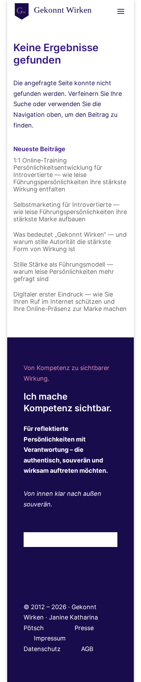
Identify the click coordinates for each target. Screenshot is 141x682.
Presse (85, 627)
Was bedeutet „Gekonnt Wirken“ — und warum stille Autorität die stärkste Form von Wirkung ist (70, 242)
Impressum (59, 638)
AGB (87, 648)
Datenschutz (52, 648)
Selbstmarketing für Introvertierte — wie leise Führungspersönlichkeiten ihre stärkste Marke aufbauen (70, 212)
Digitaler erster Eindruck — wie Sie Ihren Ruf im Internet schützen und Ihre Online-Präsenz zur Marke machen (70, 301)
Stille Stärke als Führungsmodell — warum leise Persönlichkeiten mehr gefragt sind (63, 271)
